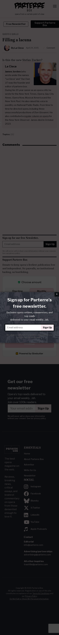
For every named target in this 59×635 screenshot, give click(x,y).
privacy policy (36, 337)
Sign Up (47, 327)
